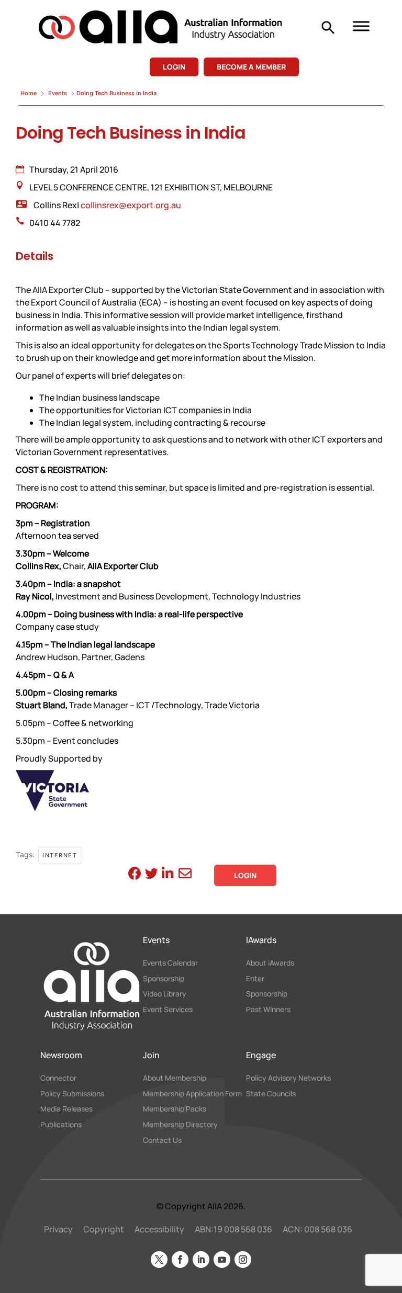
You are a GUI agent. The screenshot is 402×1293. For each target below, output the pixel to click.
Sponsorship (163, 978)
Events (57, 93)
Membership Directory (180, 1124)
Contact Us (162, 1140)
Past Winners (268, 1009)
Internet (59, 855)
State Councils (271, 1093)
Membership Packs (174, 1109)
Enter (255, 978)
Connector (58, 1078)
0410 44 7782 (54, 223)
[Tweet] (150, 875)
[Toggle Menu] (361, 26)
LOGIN (174, 67)
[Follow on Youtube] (222, 1259)
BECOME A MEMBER (251, 67)
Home (29, 93)
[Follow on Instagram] (242, 1259)
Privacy (58, 1229)
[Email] (183, 875)
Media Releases (66, 1109)
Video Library (164, 994)
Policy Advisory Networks (288, 1078)
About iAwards (270, 963)
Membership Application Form (192, 1093)
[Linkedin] (167, 875)
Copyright (103, 1229)
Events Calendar (170, 963)
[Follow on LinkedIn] (201, 1259)
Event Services (168, 1009)
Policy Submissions (72, 1093)
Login (245, 875)
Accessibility (159, 1229)
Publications (61, 1124)
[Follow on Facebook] (180, 1259)
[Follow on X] (159, 1259)
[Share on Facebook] (133, 875)
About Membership (174, 1078)
